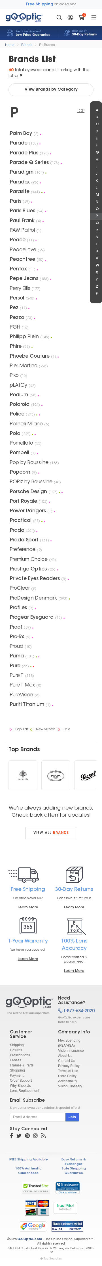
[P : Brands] (27, 1005)
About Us (65, 1055)
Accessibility (67, 1080)
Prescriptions (20, 1054)
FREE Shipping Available (28, 1159)
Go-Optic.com (29, 1239)
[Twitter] (19, 1136)
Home (9, 44)
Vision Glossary (70, 1085)
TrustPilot (65, 1207)
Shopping (17, 1070)
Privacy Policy (69, 1065)
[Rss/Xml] (43, 1136)
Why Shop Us (20, 1085)
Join (72, 1117)
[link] (67, 1187)
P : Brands (47, 44)
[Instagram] (35, 1136)
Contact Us (66, 1060)
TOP (80, 111)
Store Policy (67, 1075)
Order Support (21, 1080)
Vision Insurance (71, 1050)
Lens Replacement (24, 1090)
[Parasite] (23, 775)
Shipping (17, 1044)
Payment (17, 1075)
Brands (26, 44)
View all (51, 833)
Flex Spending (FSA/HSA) (69, 1043)
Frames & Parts (21, 1064)
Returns (16, 1049)
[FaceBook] (11, 1136)
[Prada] (56, 775)
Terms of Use (68, 1070)
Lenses (15, 1059)
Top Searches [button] (53, 1258)
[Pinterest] (27, 1136)
